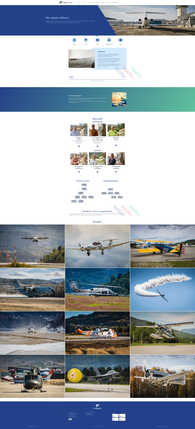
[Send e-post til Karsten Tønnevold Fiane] (97, 146)
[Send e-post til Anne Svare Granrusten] (97, 171)
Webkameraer (114, 2)
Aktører (97, 2)
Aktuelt (78, 2)
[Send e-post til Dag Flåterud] (78, 146)
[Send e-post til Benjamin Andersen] (116, 171)
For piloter (90, 2)
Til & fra (84, 2)
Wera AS (36, 426)
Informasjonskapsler (165, 426)
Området (103, 2)
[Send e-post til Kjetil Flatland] (116, 145)
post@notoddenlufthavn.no (89, 414)
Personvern (158, 426)
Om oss (108, 2)
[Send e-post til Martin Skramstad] (78, 171)
